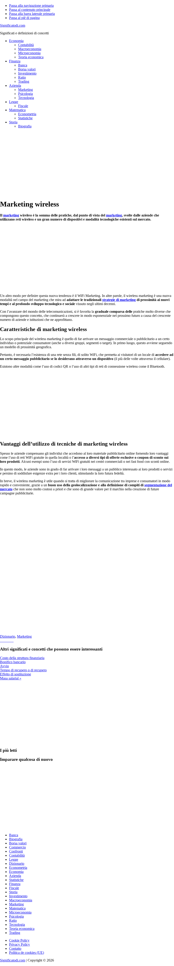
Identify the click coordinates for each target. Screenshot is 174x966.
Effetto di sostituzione (15, 674)
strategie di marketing (119, 300)
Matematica (17, 908)
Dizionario (7, 636)
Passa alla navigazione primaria (31, 5)
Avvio (4, 666)
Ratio (13, 920)
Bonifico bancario (13, 662)
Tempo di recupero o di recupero (23, 670)
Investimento (18, 896)
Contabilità (17, 855)
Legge (13, 859)
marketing (11, 215)
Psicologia (16, 916)
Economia (16, 872)
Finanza (14, 884)
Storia (13, 892)
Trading (14, 933)
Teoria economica (21, 929)
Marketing (24, 636)
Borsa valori (18, 843)
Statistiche (16, 880)
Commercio (17, 847)
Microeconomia (20, 912)
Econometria (18, 868)
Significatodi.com (12, 25)
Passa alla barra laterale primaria (32, 14)
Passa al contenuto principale (29, 10)
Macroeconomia (20, 900)
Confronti (16, 851)
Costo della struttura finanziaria (22, 658)
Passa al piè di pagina (24, 18)
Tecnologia (17, 924)
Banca (13, 835)
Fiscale (14, 888)
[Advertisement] (87, 163)
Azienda (15, 876)
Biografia (15, 839)
